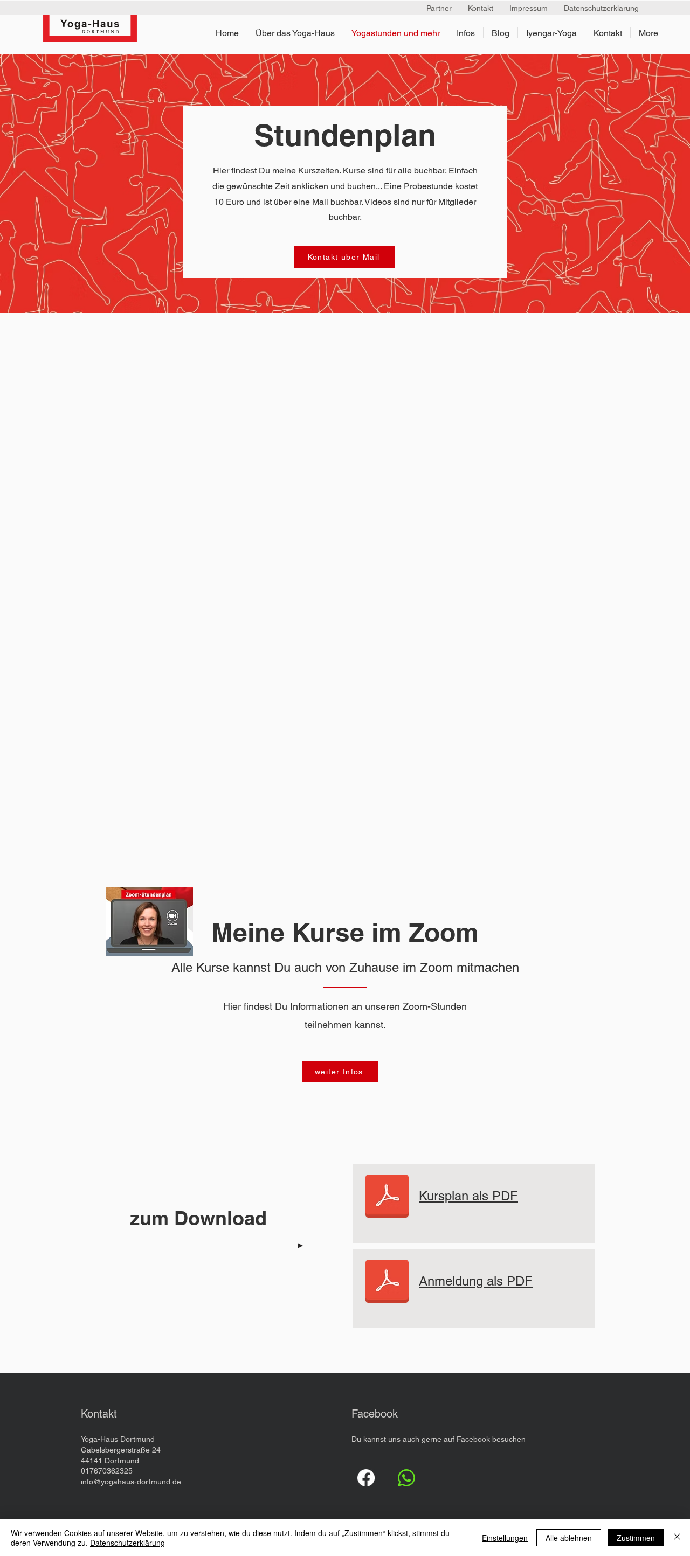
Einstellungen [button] (505, 1537)
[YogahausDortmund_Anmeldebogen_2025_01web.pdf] (387, 1197)
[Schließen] (677, 1537)
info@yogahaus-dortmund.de (131, 1481)
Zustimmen (636, 1537)
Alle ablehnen (569, 1537)
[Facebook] (366, 1477)
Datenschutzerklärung (127, 1542)
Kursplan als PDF (468, 1196)
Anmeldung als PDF (476, 1281)
